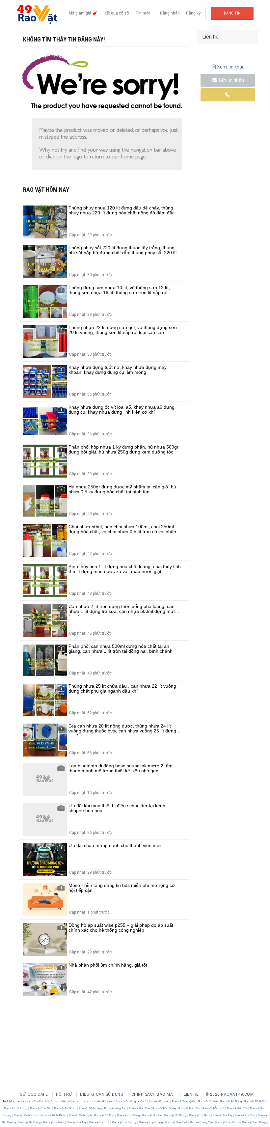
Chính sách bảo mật (153, 1094)
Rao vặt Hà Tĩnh (245, 1115)
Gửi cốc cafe (34, 1094)
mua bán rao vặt (118, 1101)
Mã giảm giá (80, 13)
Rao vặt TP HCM (255, 1101)
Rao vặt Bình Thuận (54, 1115)
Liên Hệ (191, 1094)
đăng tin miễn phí (60, 1101)
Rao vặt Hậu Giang (151, 1122)
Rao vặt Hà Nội (208, 1101)
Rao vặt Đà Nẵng (231, 1101)
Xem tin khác (231, 66)
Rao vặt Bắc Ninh (213, 1108)
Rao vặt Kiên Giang (254, 1122)
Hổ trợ (64, 1094)
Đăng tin (232, 13)
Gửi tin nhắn (231, 80)
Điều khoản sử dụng (101, 1094)
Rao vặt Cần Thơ (41, 1108)
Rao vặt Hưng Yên (201, 1122)
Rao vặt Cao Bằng (128, 1115)
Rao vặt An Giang (65, 1108)
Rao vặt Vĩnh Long (90, 1108)
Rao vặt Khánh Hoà (228, 1122)
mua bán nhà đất (96, 1101)
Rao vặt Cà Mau (104, 1115)
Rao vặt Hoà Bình (176, 1122)
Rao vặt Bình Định (80, 1115)
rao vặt (20, 1101)
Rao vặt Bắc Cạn (139, 1108)
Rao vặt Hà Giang (175, 1115)
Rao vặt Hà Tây (222, 1115)
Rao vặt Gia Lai (152, 1115)
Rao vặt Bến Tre (237, 1108)
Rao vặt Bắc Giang (164, 1108)
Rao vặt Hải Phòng (16, 1108)
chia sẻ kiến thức (159, 1101)
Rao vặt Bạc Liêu (189, 1108)
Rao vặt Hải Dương (124, 1122)
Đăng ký (193, 13)
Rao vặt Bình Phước (26, 1115)
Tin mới (142, 13)
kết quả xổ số (138, 1101)
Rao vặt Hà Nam (199, 1115)
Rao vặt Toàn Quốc (184, 1101)
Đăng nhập (169, 13)
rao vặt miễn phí (37, 1101)
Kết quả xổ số (116, 13)
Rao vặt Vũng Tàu (115, 1108)
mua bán (77, 1101)
